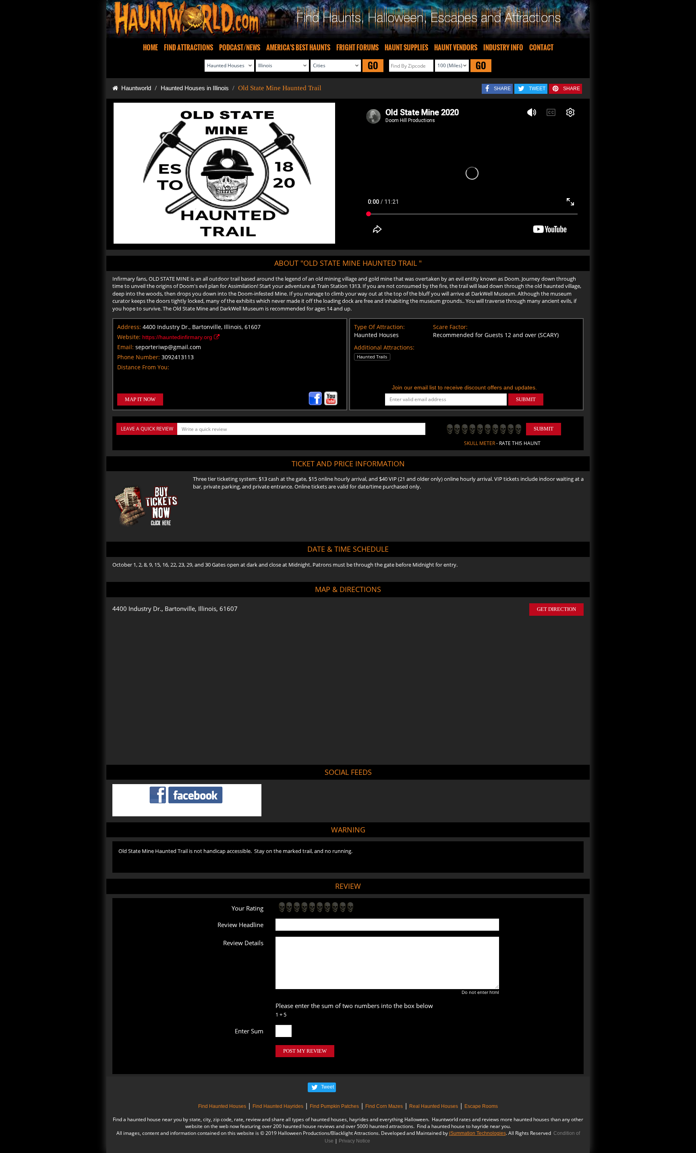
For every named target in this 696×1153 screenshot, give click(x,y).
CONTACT (541, 47)
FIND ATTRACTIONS (188, 47)
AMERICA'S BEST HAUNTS (298, 47)
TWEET (537, 88)
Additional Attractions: (384, 347)
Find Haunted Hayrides (278, 1106)
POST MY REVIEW (305, 1051)
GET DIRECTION (556, 609)
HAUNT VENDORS (455, 47)
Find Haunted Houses (222, 1106)
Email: (125, 347)
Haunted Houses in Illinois (195, 88)
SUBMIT (526, 399)
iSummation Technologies (477, 1133)
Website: (129, 337)
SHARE (502, 88)
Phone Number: (138, 357)
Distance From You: (143, 367)
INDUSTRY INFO (503, 47)
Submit (543, 429)
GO (373, 65)
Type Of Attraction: (379, 327)
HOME (150, 47)
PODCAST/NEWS (239, 47)
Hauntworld (134, 88)
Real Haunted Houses (433, 1106)
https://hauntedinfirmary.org (178, 337)
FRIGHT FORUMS (357, 47)
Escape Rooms (481, 1106)
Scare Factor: (450, 327)
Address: (129, 327)
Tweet (327, 1087)
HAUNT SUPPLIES (406, 47)
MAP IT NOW (140, 399)
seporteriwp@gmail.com (168, 347)
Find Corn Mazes (384, 1106)
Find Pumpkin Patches (334, 1106)
